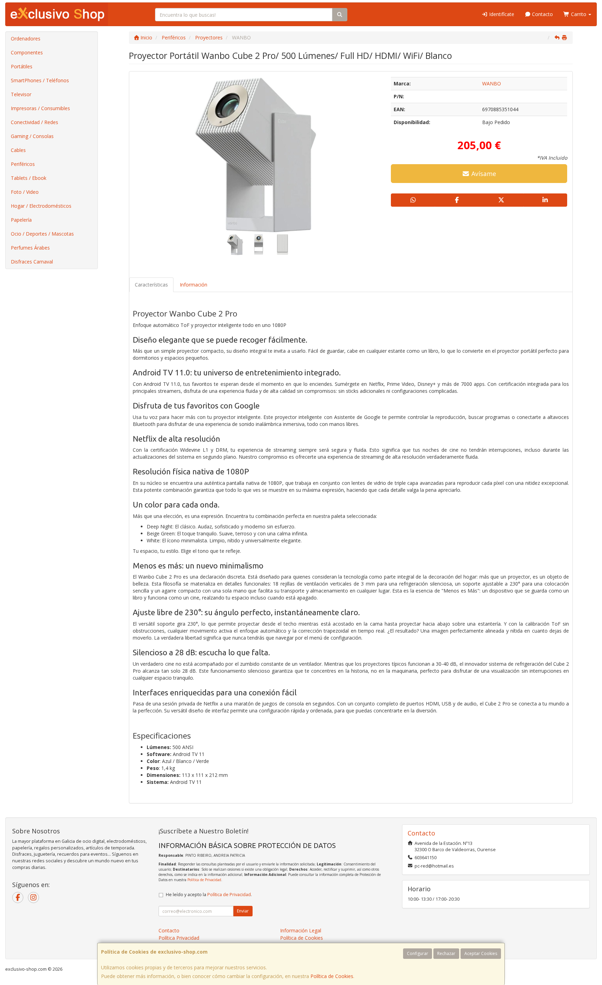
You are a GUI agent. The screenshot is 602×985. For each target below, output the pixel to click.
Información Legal (300, 930)
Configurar (417, 953)
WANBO (491, 83)
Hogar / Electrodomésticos (41, 206)
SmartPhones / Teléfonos (40, 80)
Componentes (27, 52)
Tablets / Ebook (28, 178)
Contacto (542, 14)
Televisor (21, 94)
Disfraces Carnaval (32, 261)
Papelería (21, 219)
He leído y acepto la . (209, 895)
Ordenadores (25, 38)
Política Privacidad (179, 937)
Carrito (579, 14)
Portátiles (21, 66)
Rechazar (446, 953)
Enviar (243, 911)
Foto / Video (25, 192)
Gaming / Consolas (32, 136)
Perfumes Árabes (30, 247)
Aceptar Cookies (480, 953)
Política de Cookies (331, 976)
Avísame (483, 173)
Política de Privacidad (204, 879)
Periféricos (23, 164)
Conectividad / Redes (34, 122)
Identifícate (501, 14)
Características (151, 284)
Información (193, 284)
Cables (18, 150)
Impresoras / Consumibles (40, 108)
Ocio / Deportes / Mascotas (42, 233)
